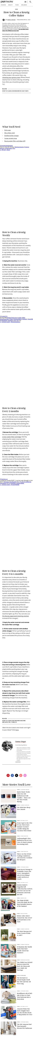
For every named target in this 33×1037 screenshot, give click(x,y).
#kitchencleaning (19, 147)
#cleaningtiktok (17, 319)
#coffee (19, 317)
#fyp (13, 148)
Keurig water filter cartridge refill (14, 141)
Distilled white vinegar (11, 135)
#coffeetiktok (3, 320)
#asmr (9, 320)
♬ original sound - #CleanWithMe (9, 484)
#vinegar (26, 147)
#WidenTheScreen (12, 317)
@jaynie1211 (3, 316)
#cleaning (6, 482)
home (16, 9)
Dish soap (7, 130)
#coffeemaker (8, 148)
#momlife (30, 319)
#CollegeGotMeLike (25, 482)
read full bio (18, 761)
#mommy (24, 319)
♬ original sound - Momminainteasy (10, 322)
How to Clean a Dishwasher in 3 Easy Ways (15, 91)
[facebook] (12, 775)
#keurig (2, 148)
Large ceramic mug (10, 138)
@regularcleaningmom (6, 145)
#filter (23, 317)
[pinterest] (8, 775)
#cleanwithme (20, 483)
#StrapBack (3, 483)
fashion (3, 5)
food (17, 5)
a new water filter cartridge (11, 437)
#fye (15, 320)
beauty (10, 5)
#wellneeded (12, 482)
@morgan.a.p (4, 479)
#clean (11, 319)
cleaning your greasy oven (11, 77)
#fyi (18, 320)
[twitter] (16, 775)
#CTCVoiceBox (11, 483)
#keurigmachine (4, 319)
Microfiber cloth (9, 133)
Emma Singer (11, 19)
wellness (24, 5)
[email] (25, 775)
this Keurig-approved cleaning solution (15, 616)
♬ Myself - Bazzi (5, 150)
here (17, 730)
